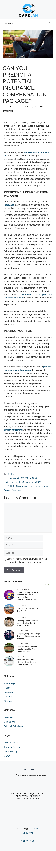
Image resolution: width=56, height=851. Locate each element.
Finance (8, 701)
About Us (8, 717)
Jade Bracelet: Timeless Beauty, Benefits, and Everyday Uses (27, 648)
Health (7, 688)
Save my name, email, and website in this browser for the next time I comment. (27, 560)
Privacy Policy (11, 742)
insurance (9, 205)
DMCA (7, 756)
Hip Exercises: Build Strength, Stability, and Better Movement (26, 661)
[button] (49, 23)
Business (8, 111)
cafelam (34, 829)
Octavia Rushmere (10, 107)
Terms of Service (12, 747)
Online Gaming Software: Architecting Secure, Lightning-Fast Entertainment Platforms (27, 596)
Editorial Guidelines (13, 726)
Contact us (28, 841)
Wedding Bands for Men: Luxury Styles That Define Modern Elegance (28, 622)
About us (28, 833)
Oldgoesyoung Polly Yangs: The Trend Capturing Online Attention (28, 635)
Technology (9, 683)
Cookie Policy (10, 751)
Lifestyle (8, 697)
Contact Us (9, 722)
